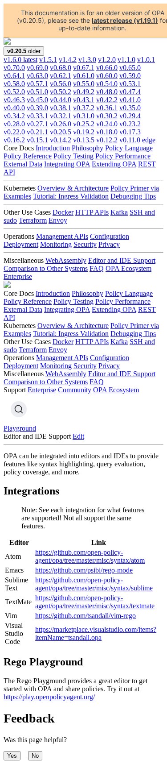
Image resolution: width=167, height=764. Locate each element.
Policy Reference (28, 156)
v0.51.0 (37, 92)
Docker (63, 212)
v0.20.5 (60, 132)
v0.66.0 (107, 67)
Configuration (109, 236)
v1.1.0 (126, 59)
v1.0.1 (146, 59)
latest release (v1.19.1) (125, 20)
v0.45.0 (37, 100)
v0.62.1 (60, 75)
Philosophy (87, 148)
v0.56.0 (60, 83)
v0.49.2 (83, 92)
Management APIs (62, 236)
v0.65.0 (130, 67)
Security (85, 244)
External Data (23, 164)
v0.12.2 (107, 140)
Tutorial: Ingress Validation (71, 196)
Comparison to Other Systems (46, 268)
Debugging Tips (133, 196)
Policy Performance (123, 156)
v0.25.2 (83, 124)
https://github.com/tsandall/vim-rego (85, 615)
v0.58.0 (14, 83)
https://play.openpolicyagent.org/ (49, 697)
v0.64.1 (14, 75)
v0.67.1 (83, 67)
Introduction (53, 148)
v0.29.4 (130, 116)
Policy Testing (73, 156)
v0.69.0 (37, 67)
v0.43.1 (83, 100)
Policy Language (129, 148)
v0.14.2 (60, 140)
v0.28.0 (14, 124)
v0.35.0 (130, 108)
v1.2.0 (107, 59)
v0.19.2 (83, 132)
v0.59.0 (130, 75)
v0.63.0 (37, 75)
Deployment (21, 244)
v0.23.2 (130, 124)
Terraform (33, 220)
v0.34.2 (14, 116)
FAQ (97, 268)
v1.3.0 (87, 59)
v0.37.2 (83, 108)
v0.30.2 (107, 116)
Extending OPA (114, 164)
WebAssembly (65, 260)
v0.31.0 (83, 116)
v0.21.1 (37, 132)
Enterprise (18, 276)
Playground (20, 428)
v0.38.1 (60, 108)
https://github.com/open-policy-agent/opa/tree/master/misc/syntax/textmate (95, 602)
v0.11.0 (129, 140)
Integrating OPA (67, 164)
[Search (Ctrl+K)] (19, 409)
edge (148, 140)
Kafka (119, 212)
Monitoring (56, 244)
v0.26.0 (60, 124)
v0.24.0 (107, 124)
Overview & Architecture (73, 188)
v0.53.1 (130, 83)
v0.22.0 (14, 132)
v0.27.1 (37, 124)
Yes (12, 755)
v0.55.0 (83, 83)
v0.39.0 (37, 108)
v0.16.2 (14, 140)
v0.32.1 (60, 116)
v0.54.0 (107, 83)
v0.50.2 (60, 92)
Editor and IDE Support (121, 260)
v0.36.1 (107, 108)
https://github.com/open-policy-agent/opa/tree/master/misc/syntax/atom (90, 556)
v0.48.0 (107, 92)
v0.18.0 (107, 132)
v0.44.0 (60, 100)
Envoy (58, 220)
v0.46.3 (14, 100)
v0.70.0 (14, 67)
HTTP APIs (92, 212)
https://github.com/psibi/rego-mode (84, 570)
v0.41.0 (130, 100)
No (35, 755)
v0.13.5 (83, 140)
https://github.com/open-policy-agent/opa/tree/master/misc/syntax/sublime (94, 584)
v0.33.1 (37, 116)
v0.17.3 (130, 132)
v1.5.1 (48, 59)
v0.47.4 (130, 92)
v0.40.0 (14, 108)
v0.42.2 (107, 100)
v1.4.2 (68, 59)
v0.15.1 (37, 140)
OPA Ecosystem (128, 268)
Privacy (109, 244)
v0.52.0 (14, 92)
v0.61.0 (83, 75)
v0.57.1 (37, 83)
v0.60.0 (107, 75)
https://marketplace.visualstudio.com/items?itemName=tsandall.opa (95, 633)
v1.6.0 (20, 59)
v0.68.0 (60, 67)
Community (74, 390)
